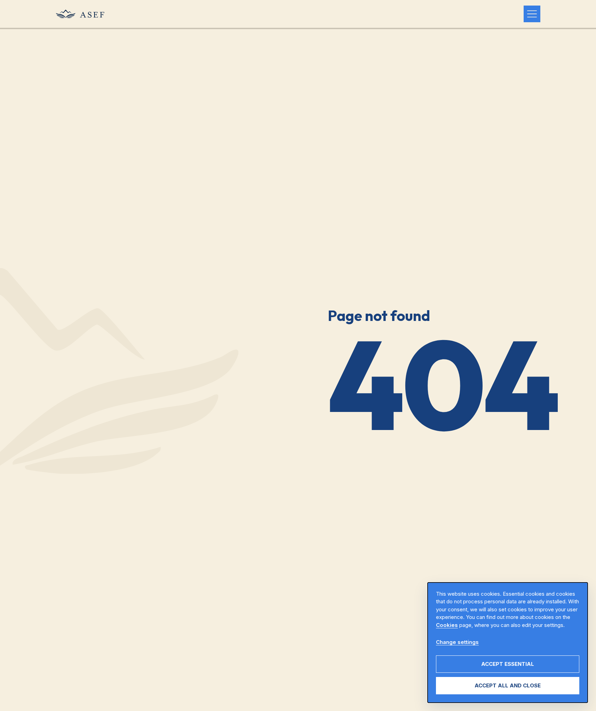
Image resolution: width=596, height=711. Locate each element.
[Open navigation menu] (532, 14)
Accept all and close (508, 685)
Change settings (457, 642)
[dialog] (508, 642)
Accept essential (507, 664)
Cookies (447, 625)
